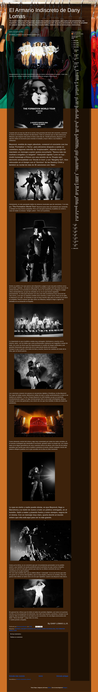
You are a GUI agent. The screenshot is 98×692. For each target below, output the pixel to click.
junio (76, 227)
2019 (74, 40)
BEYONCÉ (17, 628)
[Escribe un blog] (37, 626)
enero (76, 244)
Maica (49, 687)
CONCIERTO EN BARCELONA (28, 628)
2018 (74, 42)
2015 (74, 248)
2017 (74, 44)
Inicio (41, 676)
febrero (76, 241)
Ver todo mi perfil (76, 36)
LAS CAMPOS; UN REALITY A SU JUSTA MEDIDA (76, 127)
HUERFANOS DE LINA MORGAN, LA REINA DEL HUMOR (76, 113)
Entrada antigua (62, 676)
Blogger (65, 687)
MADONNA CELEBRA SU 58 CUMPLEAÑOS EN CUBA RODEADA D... (76, 141)
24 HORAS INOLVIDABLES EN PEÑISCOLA (76, 177)
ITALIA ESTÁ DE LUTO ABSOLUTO (76, 101)
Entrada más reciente (17, 676)
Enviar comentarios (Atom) (24, 679)
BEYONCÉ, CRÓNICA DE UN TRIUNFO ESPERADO (76, 189)
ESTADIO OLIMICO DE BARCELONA (46, 628)
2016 (74, 47)
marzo (76, 237)
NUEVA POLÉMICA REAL (76, 152)
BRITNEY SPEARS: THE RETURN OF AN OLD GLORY (76, 89)
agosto (76, 66)
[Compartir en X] (39, 626)
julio (76, 224)
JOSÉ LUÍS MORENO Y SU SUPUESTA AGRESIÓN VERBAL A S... (76, 164)
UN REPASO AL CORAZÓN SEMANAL (76, 200)
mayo (76, 231)
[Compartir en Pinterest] (42, 626)
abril (76, 234)
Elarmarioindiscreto (78, 33)
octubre (77, 58)
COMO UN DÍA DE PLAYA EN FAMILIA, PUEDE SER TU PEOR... (76, 214)
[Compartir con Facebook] (40, 626)
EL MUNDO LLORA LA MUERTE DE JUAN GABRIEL (76, 75)
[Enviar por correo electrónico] (36, 626)
